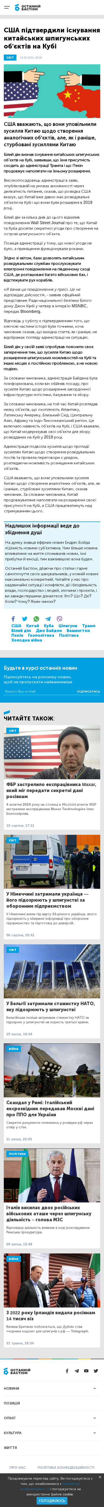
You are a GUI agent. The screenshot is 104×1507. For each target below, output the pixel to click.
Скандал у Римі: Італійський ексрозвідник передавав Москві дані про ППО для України (50, 1108)
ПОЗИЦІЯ (12, 1403)
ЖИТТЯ (10, 1448)
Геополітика (41, 635)
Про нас (18, 1468)
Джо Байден (49, 630)
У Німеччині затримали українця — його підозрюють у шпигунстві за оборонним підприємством (47, 900)
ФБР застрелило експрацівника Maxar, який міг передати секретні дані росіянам (51, 790)
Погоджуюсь (52, 1501)
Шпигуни (68, 625)
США (16, 625)
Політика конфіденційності (66, 1468)
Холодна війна (26, 640)
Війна (13, 1049)
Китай (32, 625)
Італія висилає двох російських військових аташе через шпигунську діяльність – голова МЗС (48, 1214)
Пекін (17, 635)
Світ (12, 731)
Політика (69, 635)
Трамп (88, 625)
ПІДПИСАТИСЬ (88, 691)
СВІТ (10, 57)
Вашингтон (78, 630)
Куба (49, 625)
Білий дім (21, 630)
